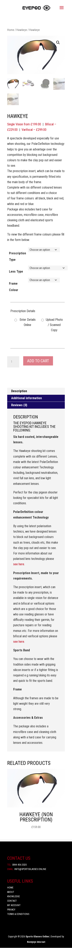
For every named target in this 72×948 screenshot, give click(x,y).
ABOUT (11, 892)
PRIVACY (11, 909)
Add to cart (38, 360)
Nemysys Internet (36, 942)
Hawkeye (21, 30)
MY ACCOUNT (14, 905)
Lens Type (16, 271)
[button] (58, 42)
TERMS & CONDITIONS (18, 914)
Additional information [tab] (26, 398)
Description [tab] (19, 391)
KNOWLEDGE (13, 896)
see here (18, 564)
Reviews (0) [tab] (19, 405)
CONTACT (12, 900)
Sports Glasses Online (37, 936)
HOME (10, 887)
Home (10, 30)
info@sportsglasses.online (26, 869)
